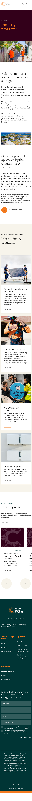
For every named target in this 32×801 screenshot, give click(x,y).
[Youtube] (20, 618)
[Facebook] (8, 618)
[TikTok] (23, 618)
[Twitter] (16, 618)
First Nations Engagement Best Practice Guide (22, 657)
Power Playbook (22, 645)
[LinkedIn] (14, 619)
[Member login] (26, 4)
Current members (6, 651)
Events (3, 675)
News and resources (7, 671)
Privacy (18, 784)
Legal (13, 784)
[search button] (23, 4)
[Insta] (11, 618)
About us (4, 647)
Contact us (4, 643)
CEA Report (20, 641)
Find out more (7, 309)
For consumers (5, 679)
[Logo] (16, 610)
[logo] (5, 4)
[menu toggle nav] (30, 4)
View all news (4, 522)
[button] (25, 583)
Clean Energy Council (15, 788)
